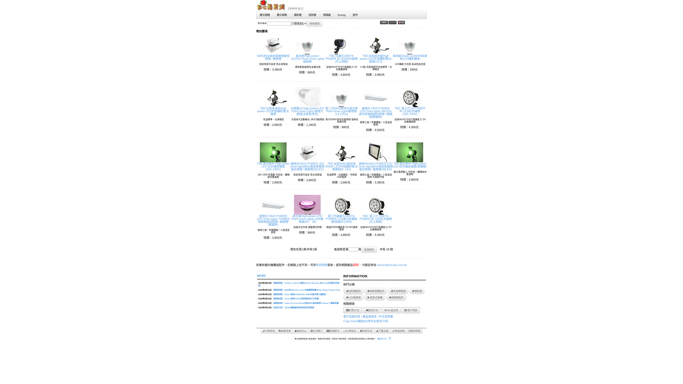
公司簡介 (318, 330)
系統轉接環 (399, 291)
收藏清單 (286, 330)
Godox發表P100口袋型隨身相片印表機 (301, 299)
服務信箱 (382, 339)
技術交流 (367, 330)
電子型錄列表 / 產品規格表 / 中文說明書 (368, 316)
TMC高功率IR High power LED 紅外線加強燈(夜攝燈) (410, 165)
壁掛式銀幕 (376, 297)
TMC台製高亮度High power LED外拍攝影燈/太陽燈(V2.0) (376, 58)
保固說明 (400, 330)
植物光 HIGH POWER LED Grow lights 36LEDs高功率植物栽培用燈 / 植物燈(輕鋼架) (375, 112)
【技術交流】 (278, 307)
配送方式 (373, 310)
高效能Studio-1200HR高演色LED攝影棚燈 (410, 57)
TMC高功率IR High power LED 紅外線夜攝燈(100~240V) (273, 166)
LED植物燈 (354, 297)
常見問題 (321, 264)
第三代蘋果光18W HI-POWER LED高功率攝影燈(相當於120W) (341, 219)
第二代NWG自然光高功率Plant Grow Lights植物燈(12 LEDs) (341, 111)
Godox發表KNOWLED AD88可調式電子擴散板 (305, 294)
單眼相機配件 (377, 291)
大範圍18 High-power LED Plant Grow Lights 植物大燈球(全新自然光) (307, 111)
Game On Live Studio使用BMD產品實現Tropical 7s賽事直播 (311, 303)
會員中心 (302, 330)
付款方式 (354, 310)
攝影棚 (418, 291)
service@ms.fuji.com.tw (392, 264)
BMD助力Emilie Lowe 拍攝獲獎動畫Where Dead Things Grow (312, 290)
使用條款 (416, 330)
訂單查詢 (270, 330)
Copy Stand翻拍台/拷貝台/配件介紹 (365, 321)
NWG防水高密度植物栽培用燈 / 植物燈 (273, 57)
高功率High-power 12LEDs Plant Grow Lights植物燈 (307, 58)
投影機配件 (354, 291)
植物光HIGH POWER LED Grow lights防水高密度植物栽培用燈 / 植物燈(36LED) (307, 166)
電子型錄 (412, 310)
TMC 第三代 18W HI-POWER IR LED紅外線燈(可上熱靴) (376, 219)
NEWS (261, 275)
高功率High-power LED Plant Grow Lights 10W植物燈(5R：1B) (307, 219)
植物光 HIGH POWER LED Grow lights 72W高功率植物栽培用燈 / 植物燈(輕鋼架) (273, 220)
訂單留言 (351, 330)
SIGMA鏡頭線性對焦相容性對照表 (299, 307)
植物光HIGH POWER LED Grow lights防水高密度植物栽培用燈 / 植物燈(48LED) (376, 166)
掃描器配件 (397, 297)
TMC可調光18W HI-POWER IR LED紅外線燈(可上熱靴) (341, 58)
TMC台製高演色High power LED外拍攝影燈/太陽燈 (273, 111)
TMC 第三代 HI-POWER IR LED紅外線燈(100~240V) (410, 111)
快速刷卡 (335, 330)
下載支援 (383, 330)
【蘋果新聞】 (278, 283)
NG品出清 (392, 310)
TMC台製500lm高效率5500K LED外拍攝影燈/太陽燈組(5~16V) (341, 166)
